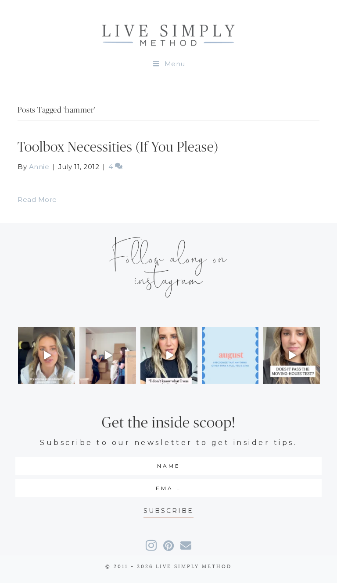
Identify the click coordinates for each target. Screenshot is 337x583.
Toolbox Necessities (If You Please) (118, 147)
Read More (37, 199)
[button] (168, 511)
